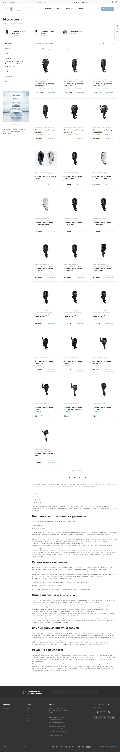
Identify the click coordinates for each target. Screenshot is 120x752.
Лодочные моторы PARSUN (47, 32)
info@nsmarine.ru (102, 708)
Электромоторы (75, 31)
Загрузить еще (76, 471)
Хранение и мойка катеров (57, 726)
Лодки (7, 71)
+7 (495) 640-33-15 (82, 2)
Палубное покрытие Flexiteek (57, 729)
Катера (7, 48)
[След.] (113, 477)
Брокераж (8, 76)
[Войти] (112, 2)
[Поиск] (97, 9)
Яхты (6, 53)
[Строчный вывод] (112, 43)
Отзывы (5, 710)
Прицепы (8, 87)
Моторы (8, 58)
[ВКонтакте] (38, 2)
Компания (6, 704)
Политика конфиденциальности (34, 746)
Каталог (28, 704)
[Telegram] (44, 2)
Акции (7, 82)
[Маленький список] (100, 43)
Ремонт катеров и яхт (55, 714)
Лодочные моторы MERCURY (18, 32)
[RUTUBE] (41, 2)
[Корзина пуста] (116, 2)
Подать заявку (108, 9)
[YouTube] (47, 2)
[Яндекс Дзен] (113, 717)
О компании (6, 708)
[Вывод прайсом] (114, 43)
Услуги (51, 704)
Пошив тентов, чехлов (55, 719)
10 (85, 477)
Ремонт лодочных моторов (56, 717)
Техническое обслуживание (57, 708)
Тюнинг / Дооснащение (55, 735)
